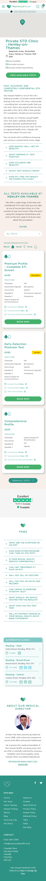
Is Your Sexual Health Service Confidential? (22, 560)
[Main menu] (3, 6)
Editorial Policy (30, 816)
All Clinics (8, 823)
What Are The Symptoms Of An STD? (24, 544)
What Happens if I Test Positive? (22, 155)
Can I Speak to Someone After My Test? (22, 590)
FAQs (25, 823)
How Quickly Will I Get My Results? (24, 147)
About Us (27, 797)
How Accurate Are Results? (20, 164)
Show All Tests (21, 480)
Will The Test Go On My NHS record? (24, 582)
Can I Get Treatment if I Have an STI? (22, 568)
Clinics (7, 797)
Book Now (23, 322)
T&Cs (25, 820)
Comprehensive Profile (15, 422)
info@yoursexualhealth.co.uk (17, 843)
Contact (26, 801)
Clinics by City (10, 820)
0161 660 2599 (11, 839)
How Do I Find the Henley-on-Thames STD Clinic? (24, 178)
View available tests (23, 75)
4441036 (22, 764)
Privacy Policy (29, 809)
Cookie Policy (29, 812)
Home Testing (10, 805)
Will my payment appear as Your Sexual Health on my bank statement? (24, 616)
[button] (22, 22)
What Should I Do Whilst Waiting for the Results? (23, 598)
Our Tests (8, 801)
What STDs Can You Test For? (22, 607)
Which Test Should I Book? (24, 171)
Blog (6, 816)
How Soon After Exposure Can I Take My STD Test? (24, 552)
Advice (7, 812)
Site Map (27, 827)
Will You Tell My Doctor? (24, 575)
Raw (22, 870)
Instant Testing (11, 809)
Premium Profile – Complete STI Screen (15, 267)
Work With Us (29, 805)
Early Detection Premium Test (15, 345)
